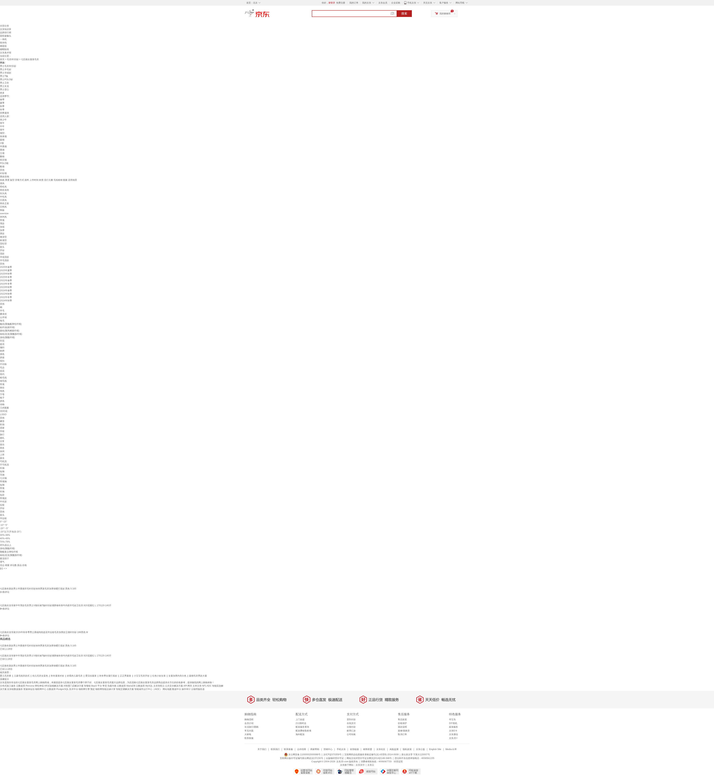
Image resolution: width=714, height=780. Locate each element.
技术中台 (73, 689)
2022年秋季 (6, 294)
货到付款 (351, 719)
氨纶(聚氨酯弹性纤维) (11, 324)
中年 (2, 126)
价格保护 (402, 723)
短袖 (2, 471)
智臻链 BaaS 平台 (93, 686)
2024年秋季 (6, 300)
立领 (2, 153)
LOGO (3, 414)
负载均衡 (111, 686)
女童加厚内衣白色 (177, 675)
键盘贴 (3, 46)
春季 (2, 99)
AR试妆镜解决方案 (53, 686)
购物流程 (249, 719)
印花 (2, 340)
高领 (2, 150)
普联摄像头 (5, 36)
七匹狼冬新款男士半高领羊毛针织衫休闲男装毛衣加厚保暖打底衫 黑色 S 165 (38, 588)
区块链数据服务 (15, 689)
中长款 (3, 501)
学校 (2, 431)
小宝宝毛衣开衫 (141, 675)
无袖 (2, 474)
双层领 (3, 160)
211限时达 (301, 723)
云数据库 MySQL (144, 686)
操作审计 (186, 689)
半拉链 (3, 518)
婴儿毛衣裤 (5, 675)
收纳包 (3, 42)
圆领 (2, 139)
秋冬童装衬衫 (57, 675)
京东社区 (380, 749)
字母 (2, 394)
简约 (2, 374)
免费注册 (340, 2)
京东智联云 (159, 686)
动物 (2, 404)
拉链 (2, 505)
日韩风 (3, 206)
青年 (2, 123)
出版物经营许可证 (335, 758)
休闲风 (3, 217)
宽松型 (3, 243)
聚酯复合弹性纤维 (9, 552)
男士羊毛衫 (5, 69)
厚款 (2, 233)
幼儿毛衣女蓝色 (40, 675)
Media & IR (451, 749)
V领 (2, 143)
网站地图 (167, 689)
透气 (2, 562)
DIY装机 (453, 723)
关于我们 (262, 749)
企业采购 (395, 2)
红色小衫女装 (159, 675)
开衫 (2, 250)
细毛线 (3, 381)
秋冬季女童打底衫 (108, 675)
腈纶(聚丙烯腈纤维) (9, 330)
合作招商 (301, 749)
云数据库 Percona (25, 686)
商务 (2, 448)
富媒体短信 (29, 689)
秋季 (2, 106)
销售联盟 (367, 749)
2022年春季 (6, 280)
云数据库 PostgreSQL (58, 689)
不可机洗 (4, 464)
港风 (2, 183)
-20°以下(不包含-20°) (10, 531)
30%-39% (5, 535)
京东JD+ (453, 738)
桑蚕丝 (3, 314)
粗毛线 (3, 377)
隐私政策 (407, 749)
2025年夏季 (6, 270)
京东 (270, 14)
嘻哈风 (3, 186)
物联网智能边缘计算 (105, 689)
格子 (2, 397)
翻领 (2, 156)
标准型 (3, 240)
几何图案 (4, 407)
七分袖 (3, 478)
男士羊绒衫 (5, 72)
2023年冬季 (6, 284)
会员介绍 (249, 723)
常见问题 (249, 730)
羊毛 (2, 310)
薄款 (2, 223)
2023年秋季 (6, 287)
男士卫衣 (4, 83)
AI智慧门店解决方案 (73, 686)
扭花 (2, 371)
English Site (435, 749)
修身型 (3, 237)
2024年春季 (6, 290)
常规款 (3, 498)
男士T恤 (4, 76)
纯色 (2, 391)
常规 (2, 220)
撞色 (2, 354)
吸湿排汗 (4, 558)
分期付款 (351, 727)
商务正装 (4, 203)
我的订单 (353, 2)
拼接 (2, 357)
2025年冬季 (6, 277)
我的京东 (366, 2)
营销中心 (328, 749)
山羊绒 (3, 317)
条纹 (2, 387)
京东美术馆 (5, 52)
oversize (4, 213)
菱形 (2, 421)
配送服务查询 (302, 727)
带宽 (104, 686)
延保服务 (453, 727)
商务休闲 (4, 190)
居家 (2, 428)
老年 (2, 129)
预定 (92, 689)
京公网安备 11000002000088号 (304, 754)
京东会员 (382, 2)
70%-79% (5, 541)
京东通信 (453, 734)
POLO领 (4, 163)
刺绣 (2, 351)
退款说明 (402, 727)
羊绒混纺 (4, 257)
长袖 (2, 468)
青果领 (3, 136)
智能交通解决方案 (125, 689)
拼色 (2, 401)
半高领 (3, 146)
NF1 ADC (207, 686)
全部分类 (4, 26)
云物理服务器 (198, 689)
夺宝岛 (452, 719)
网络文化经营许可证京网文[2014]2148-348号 (369, 758)
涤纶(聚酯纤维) (7, 337)
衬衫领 (3, 173)
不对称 (3, 364)
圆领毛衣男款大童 (198, 675)
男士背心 (4, 89)
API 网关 (188, 686)
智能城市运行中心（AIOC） (148, 689)
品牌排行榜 (5, 32)
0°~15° (3, 521)
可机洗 (3, 461)
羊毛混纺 (4, 260)
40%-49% (5, 538)
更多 (2, 93)
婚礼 (2, 438)
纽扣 (2, 361)
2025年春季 (6, 267)
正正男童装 (125, 675)
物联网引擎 (84, 689)
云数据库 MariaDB (126, 686)
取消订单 (402, 734)
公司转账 (351, 734)
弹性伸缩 (39, 686)
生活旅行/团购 (251, 727)
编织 (2, 347)
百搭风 (3, 200)
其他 (2, 170)
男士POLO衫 (6, 79)
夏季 (2, 103)
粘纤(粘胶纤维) (7, 327)
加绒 (2, 227)
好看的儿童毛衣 (75, 675)
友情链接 (354, 749)
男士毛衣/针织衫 (8, 66)
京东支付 (360, 765)
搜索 (404, 13)
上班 (2, 454)
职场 (2, 424)
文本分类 (197, 686)
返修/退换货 (404, 730)
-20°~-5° (4, 528)
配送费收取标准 (303, 730)
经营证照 (398, 761)
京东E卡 (453, 730)
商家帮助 (314, 749)
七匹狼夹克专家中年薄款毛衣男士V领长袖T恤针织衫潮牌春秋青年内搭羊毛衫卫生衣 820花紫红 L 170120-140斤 (55, 605)
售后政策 (402, 719)
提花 (2, 344)
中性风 (3, 196)
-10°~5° (4, 525)
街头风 (3, 193)
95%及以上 (5, 545)
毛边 (2, 367)
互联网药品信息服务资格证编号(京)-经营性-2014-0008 (371, 754)
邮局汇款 (351, 730)
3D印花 (3, 411)
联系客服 (249, 738)
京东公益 (420, 749)
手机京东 (411, 2)
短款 (2, 495)
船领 (2, 166)
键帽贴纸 (4, 49)
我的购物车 (445, 13)
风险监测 (394, 749)
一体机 (3, 39)
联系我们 (275, 749)
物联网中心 (40, 689)
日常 (2, 441)
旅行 (2, 434)
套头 (2, 247)
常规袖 (3, 481)
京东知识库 (5, 29)
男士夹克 (4, 86)
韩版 (2, 210)
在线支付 (351, 723)
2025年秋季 (6, 273)
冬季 (2, 109)
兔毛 (2, 320)
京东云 (370, 765)
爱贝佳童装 (91, 675)
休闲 (2, 451)
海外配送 (300, 734)
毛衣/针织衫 (13, 59)
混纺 (2, 253)
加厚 (2, 230)
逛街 (2, 444)
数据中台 (176, 689)
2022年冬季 (6, 297)
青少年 (3, 119)
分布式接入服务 (8, 686)
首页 (2, 59)
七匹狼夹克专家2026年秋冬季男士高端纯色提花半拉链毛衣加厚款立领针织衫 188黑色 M (44, 632)
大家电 (248, 734)
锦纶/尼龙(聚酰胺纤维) (11, 334)
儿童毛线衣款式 (22, 675)
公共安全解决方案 (174, 686)
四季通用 (4, 113)
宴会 (2, 458)
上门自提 (300, 719)
